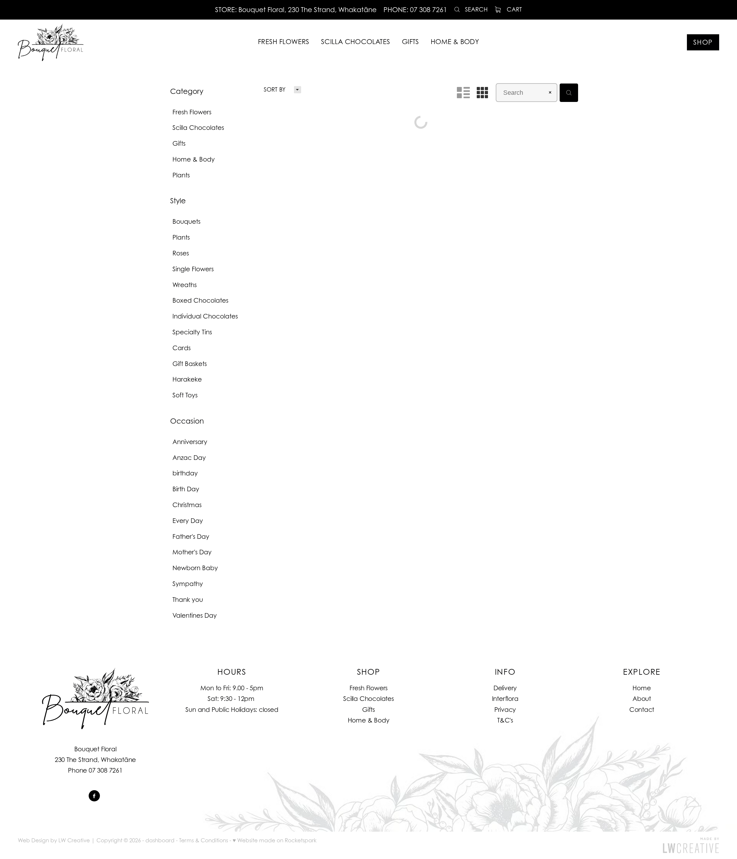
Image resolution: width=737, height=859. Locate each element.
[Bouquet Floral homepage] (88, 42)
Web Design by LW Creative (54, 840)
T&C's (505, 720)
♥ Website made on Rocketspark (274, 840)
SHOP (703, 42)
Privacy (505, 709)
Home (641, 688)
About (641, 698)
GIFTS (410, 41)
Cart (513, 9)
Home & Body (369, 720)
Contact (641, 709)
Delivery (505, 688)
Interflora (505, 698)
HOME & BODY (455, 41)
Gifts (368, 709)
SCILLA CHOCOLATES (355, 41)
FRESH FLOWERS (283, 41)
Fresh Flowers (368, 688)
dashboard (159, 840)
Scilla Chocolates (368, 698)
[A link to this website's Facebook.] (94, 795)
